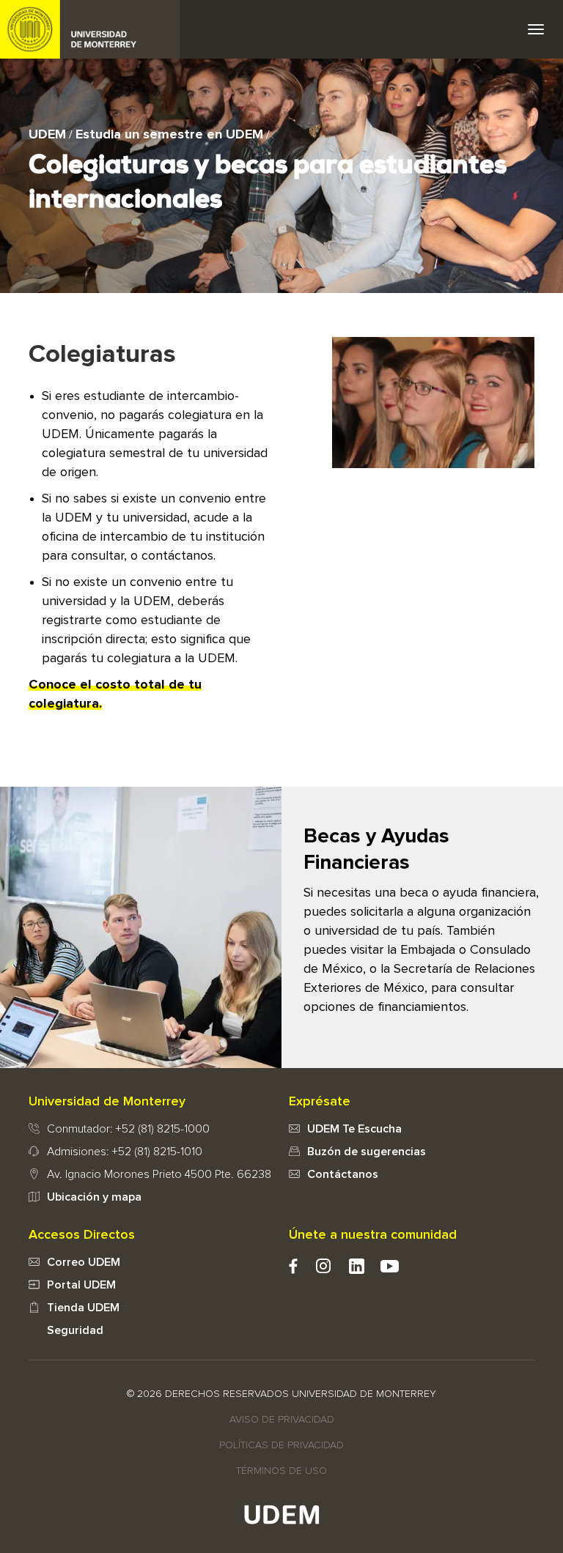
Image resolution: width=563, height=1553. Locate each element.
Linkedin (356, 1266)
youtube (389, 1266)
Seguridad (75, 1330)
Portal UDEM (81, 1285)
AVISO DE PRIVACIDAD (281, 1420)
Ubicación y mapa (94, 1197)
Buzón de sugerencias (366, 1151)
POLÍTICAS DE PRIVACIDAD (281, 1445)
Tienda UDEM (83, 1307)
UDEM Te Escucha (354, 1129)
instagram (323, 1266)
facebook (293, 1266)
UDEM (90, 29)
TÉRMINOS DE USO (281, 1471)
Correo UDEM (83, 1262)
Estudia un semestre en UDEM (169, 134)
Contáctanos (342, 1174)
